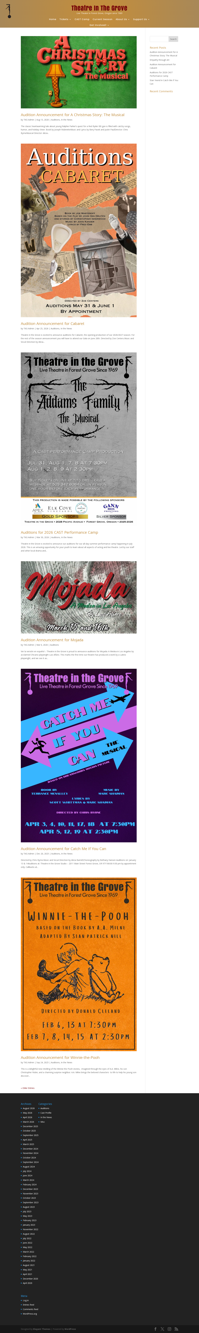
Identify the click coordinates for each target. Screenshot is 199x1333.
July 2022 (27, 1238)
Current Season (102, 19)
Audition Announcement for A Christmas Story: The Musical (72, 114)
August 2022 (29, 1233)
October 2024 (29, 1157)
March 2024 (28, 1180)
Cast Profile (45, 1112)
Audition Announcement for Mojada (52, 639)
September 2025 (30, 1135)
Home (52, 19)
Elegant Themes (41, 1329)
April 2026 (27, 1117)
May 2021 (27, 1269)
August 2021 (29, 1265)
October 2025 (29, 1130)
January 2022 (29, 1260)
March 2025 (28, 1144)
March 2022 (28, 1251)
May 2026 (27, 1112)
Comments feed (30, 1309)
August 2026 (29, 1108)
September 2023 (30, 1202)
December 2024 (30, 1148)
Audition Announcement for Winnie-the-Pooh (60, 1057)
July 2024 (27, 1171)
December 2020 (30, 1278)
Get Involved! (97, 25)
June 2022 (27, 1242)
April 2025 (27, 1139)
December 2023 (30, 1189)
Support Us (140, 19)
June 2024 (27, 1175)
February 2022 (29, 1256)
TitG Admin (29, 119)
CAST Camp (82, 19)
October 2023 (29, 1198)
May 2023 (27, 1216)
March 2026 (28, 1121)
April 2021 (27, 1274)
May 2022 (27, 1247)
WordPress (70, 1329)
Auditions (55, 119)
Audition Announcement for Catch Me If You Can (63, 848)
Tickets (63, 19)
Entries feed (28, 1304)
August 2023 (29, 1207)
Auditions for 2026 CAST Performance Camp (59, 532)
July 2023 (27, 1211)
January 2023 (29, 1224)
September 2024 (30, 1162)
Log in (26, 1300)
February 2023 (29, 1220)
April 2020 (27, 1283)
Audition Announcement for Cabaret (52, 323)
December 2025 (30, 1126)
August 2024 (29, 1166)
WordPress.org (30, 1313)
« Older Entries (28, 1088)
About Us (121, 19)
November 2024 (30, 1153)
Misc (42, 1121)
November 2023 (30, 1193)
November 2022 (30, 1229)
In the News (66, 119)
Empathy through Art (159, 59)
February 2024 (29, 1184)
